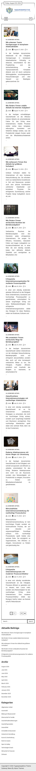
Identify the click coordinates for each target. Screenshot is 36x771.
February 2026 (5, 687)
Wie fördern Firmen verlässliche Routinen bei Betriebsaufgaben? (15, 222)
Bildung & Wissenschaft (8, 714)
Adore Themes (19, 768)
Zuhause (4, 754)
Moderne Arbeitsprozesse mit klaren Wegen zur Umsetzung (17, 453)
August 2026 (5, 666)
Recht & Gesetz (5, 741)
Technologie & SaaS (7, 747)
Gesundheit (4, 727)
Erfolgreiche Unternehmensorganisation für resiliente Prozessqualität (17, 281)
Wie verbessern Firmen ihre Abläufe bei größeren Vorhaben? (16, 164)
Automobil (4, 710)
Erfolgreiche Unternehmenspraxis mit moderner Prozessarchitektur (17, 571)
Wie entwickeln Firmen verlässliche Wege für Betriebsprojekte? (14, 339)
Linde (9, 49)
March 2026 (5, 683)
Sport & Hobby (5, 744)
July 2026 (4, 670)
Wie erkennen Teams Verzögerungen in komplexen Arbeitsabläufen (17, 44)
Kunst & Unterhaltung (7, 737)
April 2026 (4, 680)
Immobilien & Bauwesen (8, 731)
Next (24, 613)
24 (21, 613)
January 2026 (5, 690)
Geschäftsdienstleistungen (9, 720)
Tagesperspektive (20, 766)
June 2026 (4, 673)
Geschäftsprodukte (7, 724)
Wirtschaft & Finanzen (8, 751)
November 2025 (6, 697)
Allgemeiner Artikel (13, 39)
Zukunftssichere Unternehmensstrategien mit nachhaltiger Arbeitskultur (17, 398)
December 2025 (6, 693)
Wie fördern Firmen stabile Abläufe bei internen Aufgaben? (18, 107)
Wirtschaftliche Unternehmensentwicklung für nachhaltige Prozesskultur (17, 511)
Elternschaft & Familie (7, 717)
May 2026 (4, 676)
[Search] (30, 18)
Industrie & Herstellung (8, 734)
